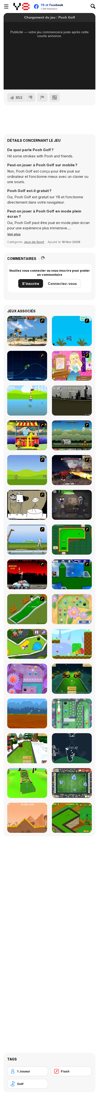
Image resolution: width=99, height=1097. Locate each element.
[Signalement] (42, 97)
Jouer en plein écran (49, 79)
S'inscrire (30, 284)
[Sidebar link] (6, 6)
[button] (14, 234)
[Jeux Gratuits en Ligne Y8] (21, 6)
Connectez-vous (62, 284)
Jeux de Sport (34, 242)
